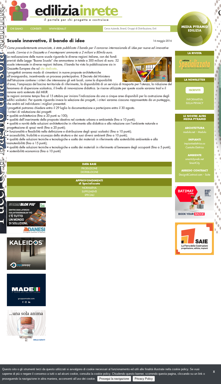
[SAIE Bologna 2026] (194, 238)
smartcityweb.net (194, 159)
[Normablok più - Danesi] (26, 217)
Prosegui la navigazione (114, 378)
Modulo (202, 132)
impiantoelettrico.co (194, 143)
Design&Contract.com (190, 174)
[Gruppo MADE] (26, 289)
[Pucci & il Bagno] (26, 326)
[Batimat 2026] (194, 202)
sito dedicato (48, 68)
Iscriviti (194, 90)
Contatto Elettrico (195, 147)
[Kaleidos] (26, 253)
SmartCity (194, 163)
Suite (207, 174)
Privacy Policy (144, 378)
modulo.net (189, 132)
